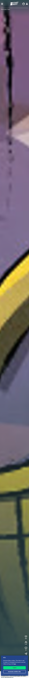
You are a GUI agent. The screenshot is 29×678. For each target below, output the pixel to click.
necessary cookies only (14, 671)
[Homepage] (15, 3)
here (15, 664)
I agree (14, 667)
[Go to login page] (27, 4)
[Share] (26, 654)
